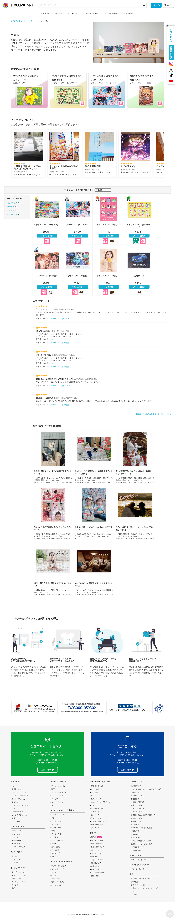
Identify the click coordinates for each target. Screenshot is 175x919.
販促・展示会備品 (97, 844)
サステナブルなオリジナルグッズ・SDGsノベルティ (146, 790)
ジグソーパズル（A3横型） (47, 271)
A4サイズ (10, 207)
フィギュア (95, 828)
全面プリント (12, 214)
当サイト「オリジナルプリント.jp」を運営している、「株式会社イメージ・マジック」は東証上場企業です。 (34, 707)
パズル (93, 796)
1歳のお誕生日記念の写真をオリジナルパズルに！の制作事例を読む (53, 568)
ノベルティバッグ (18, 847)
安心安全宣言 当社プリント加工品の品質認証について (129, 707)
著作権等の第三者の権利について (143, 815)
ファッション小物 (58, 786)
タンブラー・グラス (58, 869)
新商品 (96, 837)
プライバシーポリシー (139, 885)
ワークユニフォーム (19, 815)
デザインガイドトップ (139, 860)
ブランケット (17, 859)
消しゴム (54, 856)
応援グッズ (95, 856)
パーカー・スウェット (20, 792)
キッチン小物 (56, 885)
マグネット (55, 837)
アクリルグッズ (97, 786)
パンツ (14, 808)
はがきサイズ (12, 203)
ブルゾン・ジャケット (20, 796)
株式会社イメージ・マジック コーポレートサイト (147, 889)
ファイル (54, 844)
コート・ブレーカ (18, 799)
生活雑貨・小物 (97, 808)
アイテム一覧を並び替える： (79, 190)
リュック (15, 837)
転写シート (95, 869)
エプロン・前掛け (58, 796)
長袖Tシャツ (16, 789)
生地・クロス (96, 818)
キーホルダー (96, 789)
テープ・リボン (57, 834)
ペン (53, 818)
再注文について (136, 805)
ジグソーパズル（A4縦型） (108, 220)
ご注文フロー (136, 799)
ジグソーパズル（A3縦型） (108, 271)
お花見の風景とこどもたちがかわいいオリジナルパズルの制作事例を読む (94, 512)
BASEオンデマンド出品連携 (141, 828)
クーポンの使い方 (137, 808)
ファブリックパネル (19, 872)
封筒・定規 (55, 847)
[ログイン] (156, 5)
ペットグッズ (96, 853)
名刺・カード (56, 827)
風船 (13, 888)
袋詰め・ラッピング (141, 844)
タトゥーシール (57, 802)
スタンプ (54, 824)
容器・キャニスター (58, 882)
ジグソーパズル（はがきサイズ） (139, 220)
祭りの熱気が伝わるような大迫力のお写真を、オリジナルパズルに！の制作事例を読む (135, 456)
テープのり (55, 850)
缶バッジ (94, 792)
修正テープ (55, 853)
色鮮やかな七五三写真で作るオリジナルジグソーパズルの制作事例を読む (53, 512)
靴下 (53, 789)
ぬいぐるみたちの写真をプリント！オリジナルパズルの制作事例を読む (94, 568)
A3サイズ (10, 210)
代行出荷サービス (137, 847)
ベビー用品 (16, 821)
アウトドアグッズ (97, 860)
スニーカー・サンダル (59, 792)
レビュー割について (138, 812)
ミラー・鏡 (95, 812)
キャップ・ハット (58, 799)
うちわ (93, 805)
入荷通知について (137, 821)
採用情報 (134, 895)
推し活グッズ (96, 863)
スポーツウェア (17, 812)
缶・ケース (95, 815)
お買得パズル (139, 271)
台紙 (53, 831)
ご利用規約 (135, 882)
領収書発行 (135, 834)
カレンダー (16, 885)
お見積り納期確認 (137, 802)
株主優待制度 (136, 850)
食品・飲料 (95, 876)
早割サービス (136, 825)
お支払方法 (135, 831)
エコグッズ (95, 850)
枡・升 (53, 875)
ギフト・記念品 (97, 840)
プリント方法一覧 (137, 869)
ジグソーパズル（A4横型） (77, 271)
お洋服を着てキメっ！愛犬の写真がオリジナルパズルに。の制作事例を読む (53, 456)
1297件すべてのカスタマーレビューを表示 (153, 414)
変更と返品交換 (141, 841)
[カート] (168, 5)
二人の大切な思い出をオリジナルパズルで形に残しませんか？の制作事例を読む (135, 512)
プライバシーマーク (159, 709)
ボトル (53, 872)
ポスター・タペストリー (21, 875)
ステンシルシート (58, 840)
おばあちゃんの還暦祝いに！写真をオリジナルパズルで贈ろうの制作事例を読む (94, 456)
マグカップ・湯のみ (58, 866)
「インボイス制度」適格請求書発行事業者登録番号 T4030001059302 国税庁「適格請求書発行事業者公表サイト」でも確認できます (82, 707)
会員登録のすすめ (137, 796)
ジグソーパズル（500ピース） (47, 220)
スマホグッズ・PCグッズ (100, 802)
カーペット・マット (19, 882)
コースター (55, 879)
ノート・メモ (56, 821)
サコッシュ (16, 834)
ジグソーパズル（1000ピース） (77, 220)
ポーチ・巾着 (17, 840)
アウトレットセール (98, 873)
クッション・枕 (17, 863)
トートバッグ (17, 831)
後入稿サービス (136, 818)
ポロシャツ (16, 802)
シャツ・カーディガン (20, 805)
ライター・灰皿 (97, 825)
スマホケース (96, 799)
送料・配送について (138, 837)
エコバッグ (16, 844)
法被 (13, 818)
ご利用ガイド (136, 786)
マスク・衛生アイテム (99, 821)
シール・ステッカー (58, 815)
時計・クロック (17, 878)
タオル (14, 856)
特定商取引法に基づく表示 (141, 878)
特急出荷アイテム (97, 847)
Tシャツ (15, 786)
